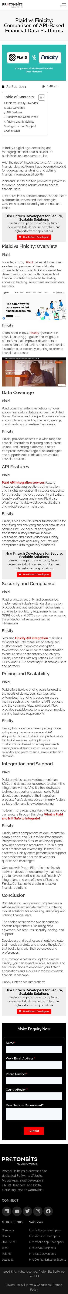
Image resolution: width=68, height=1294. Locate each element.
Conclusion (13, 130)
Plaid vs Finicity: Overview (22, 103)
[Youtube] (17, 1211)
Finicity (34, 333)
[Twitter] (27, 1211)
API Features (14, 112)
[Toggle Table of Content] (40, 97)
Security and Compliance (22, 116)
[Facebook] (48, 1211)
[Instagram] (37, 1211)
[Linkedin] (6, 1211)
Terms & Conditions (38, 1285)
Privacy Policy (14, 1285)
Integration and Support (21, 126)
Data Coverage (15, 107)
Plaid (29, 262)
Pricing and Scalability (20, 121)
